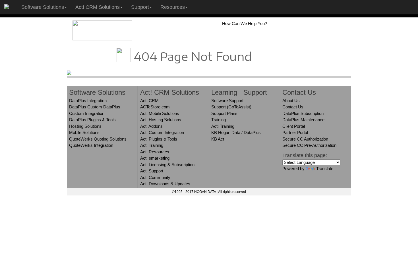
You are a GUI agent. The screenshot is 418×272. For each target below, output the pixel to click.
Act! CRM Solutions (97, 7)
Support (140, 7)
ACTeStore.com (155, 106)
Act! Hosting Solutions (160, 119)
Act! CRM (149, 100)
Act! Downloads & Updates (165, 183)
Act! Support (151, 170)
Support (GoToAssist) (231, 106)
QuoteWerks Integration (91, 145)
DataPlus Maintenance (303, 119)
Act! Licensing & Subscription (167, 164)
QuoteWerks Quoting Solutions (98, 139)
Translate (324, 168)
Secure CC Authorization (305, 139)
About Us (291, 100)
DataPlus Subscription (303, 113)
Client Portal (293, 126)
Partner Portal (295, 132)
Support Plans (224, 113)
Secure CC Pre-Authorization (309, 145)
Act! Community (155, 177)
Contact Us (292, 106)
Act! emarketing (154, 158)
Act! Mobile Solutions (159, 113)
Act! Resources (154, 151)
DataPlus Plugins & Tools (92, 119)
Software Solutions (42, 7)
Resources (172, 7)
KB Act (217, 139)
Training (218, 119)
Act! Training (151, 145)
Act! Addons (151, 126)
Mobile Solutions (84, 132)
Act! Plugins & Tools (158, 139)
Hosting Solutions (85, 126)
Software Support (227, 100)
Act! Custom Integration (162, 132)
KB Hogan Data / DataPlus (236, 132)
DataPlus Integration (88, 100)
